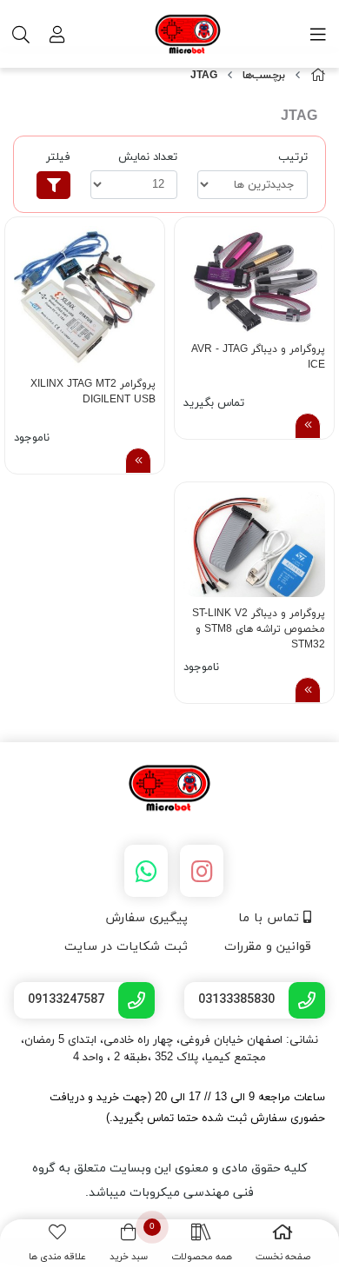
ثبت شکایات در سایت (126, 947)
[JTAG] (169, 789)
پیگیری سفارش (146, 918)
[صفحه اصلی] (318, 76)
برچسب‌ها (264, 76)
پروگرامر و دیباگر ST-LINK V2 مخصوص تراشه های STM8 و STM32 (258, 627)
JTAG (203, 76)
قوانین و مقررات (267, 947)
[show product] (308, 426)
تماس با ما (270, 918)
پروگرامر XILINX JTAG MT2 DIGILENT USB (93, 392)
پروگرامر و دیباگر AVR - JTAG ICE (258, 357)
